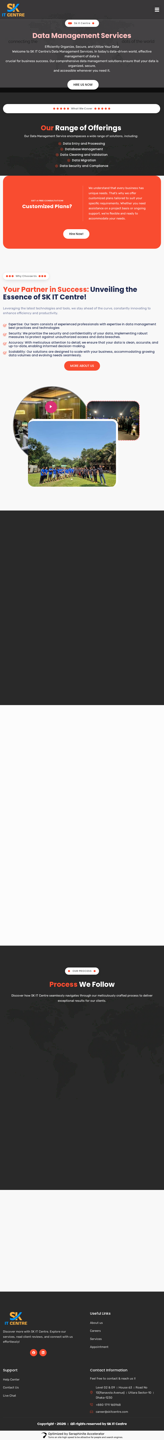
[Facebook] (33, 1352)
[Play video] (51, 407)
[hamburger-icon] (157, 10)
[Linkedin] (43, 1352)
